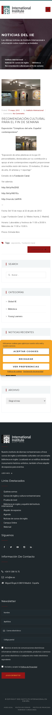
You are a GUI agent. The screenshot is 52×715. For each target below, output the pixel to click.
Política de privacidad (41, 707)
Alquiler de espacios (12, 510)
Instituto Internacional (35, 110)
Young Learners (15, 316)
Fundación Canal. (22, 176)
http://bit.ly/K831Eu (10, 193)
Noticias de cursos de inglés (16, 519)
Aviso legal (8, 707)
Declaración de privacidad (33, 371)
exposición (15, 243)
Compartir (38, 249)
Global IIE (12, 301)
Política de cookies (14, 371)
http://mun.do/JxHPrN (11, 199)
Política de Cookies (22, 707)
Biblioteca (12, 309)
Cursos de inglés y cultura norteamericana (22, 496)
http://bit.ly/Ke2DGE (10, 187)
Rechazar (26, 359)
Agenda (7, 514)
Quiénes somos (10, 492)
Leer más (6, 473)
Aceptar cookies (26, 351)
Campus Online (10, 523)
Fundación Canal (28, 243)
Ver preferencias (26, 366)
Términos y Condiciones (27, 710)
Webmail (7, 527)
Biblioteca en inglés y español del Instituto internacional (21, 505)
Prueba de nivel (10, 500)
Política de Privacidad (29, 667)
